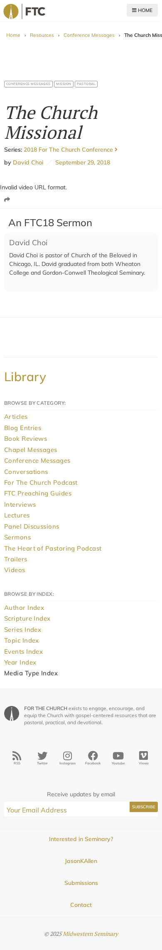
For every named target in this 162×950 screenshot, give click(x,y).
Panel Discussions (31, 526)
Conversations (26, 472)
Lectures (17, 515)
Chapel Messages (30, 450)
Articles (16, 417)
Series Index (22, 629)
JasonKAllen (81, 861)
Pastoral (86, 84)
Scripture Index (27, 618)
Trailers (15, 559)
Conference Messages (89, 35)
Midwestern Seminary (90, 934)
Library (25, 376)
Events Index (23, 651)
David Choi (28, 162)
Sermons (17, 537)
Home (144, 10)
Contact (81, 905)
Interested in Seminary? (81, 839)
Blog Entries (22, 428)
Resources (42, 35)
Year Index (20, 662)
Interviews (20, 504)
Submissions (81, 883)
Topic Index (21, 640)
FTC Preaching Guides (37, 493)
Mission (63, 84)
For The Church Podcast (41, 482)
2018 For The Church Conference (69, 149)
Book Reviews (25, 438)
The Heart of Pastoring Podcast (53, 548)
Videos (14, 570)
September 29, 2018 (81, 162)
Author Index (24, 608)
